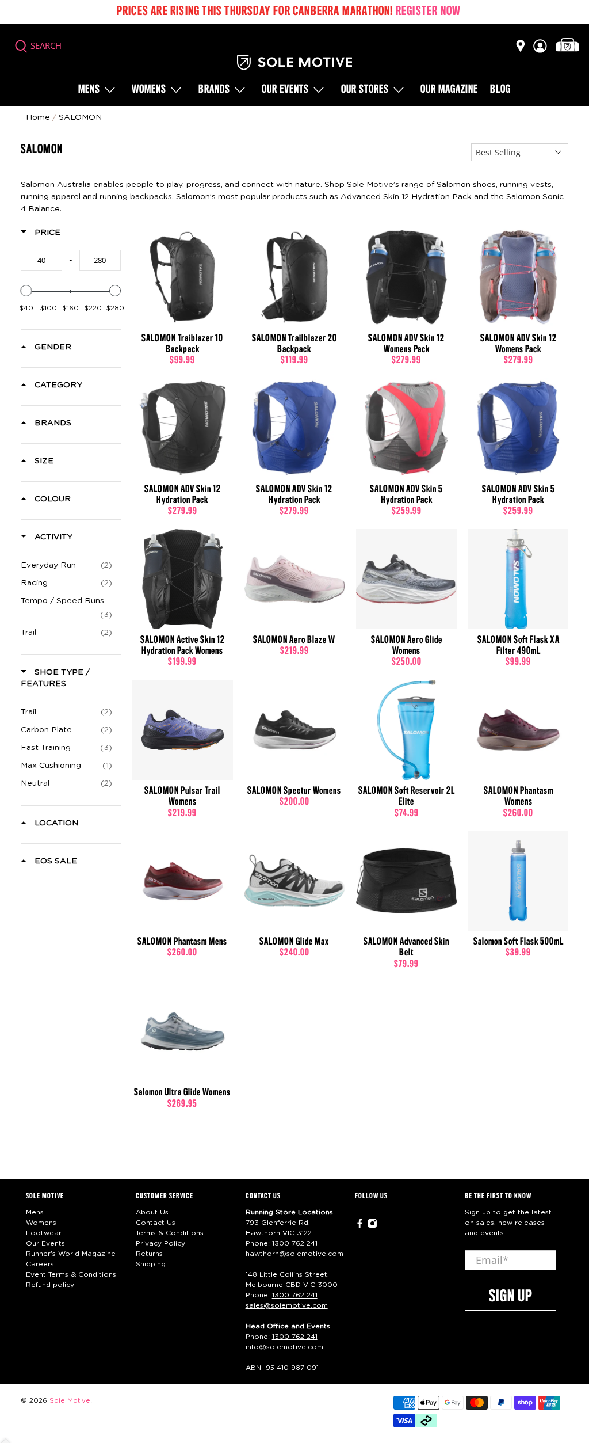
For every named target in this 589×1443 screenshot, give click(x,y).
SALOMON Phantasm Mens (182, 941)
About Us (152, 1212)
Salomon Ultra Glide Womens (182, 1092)
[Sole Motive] (294, 62)
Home (38, 117)
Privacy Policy (160, 1243)
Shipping (151, 1264)
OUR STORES (365, 90)
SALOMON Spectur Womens (294, 790)
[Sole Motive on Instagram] (372, 1226)
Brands (214, 90)
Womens (149, 90)
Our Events (45, 1243)
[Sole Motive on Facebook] (360, 1226)
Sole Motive (69, 1401)
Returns (149, 1253)
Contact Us (155, 1222)
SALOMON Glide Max (294, 941)
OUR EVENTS (285, 90)
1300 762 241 (295, 1243)
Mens (89, 90)
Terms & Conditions (170, 1232)
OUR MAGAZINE (449, 90)
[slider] (26, 290)
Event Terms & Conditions (71, 1274)
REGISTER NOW (428, 11)
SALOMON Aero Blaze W (294, 640)
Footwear (44, 1232)
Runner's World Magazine (71, 1253)
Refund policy (50, 1284)
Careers (40, 1264)
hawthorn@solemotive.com (294, 1253)
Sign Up (511, 1296)
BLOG (500, 90)
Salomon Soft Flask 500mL (518, 941)
